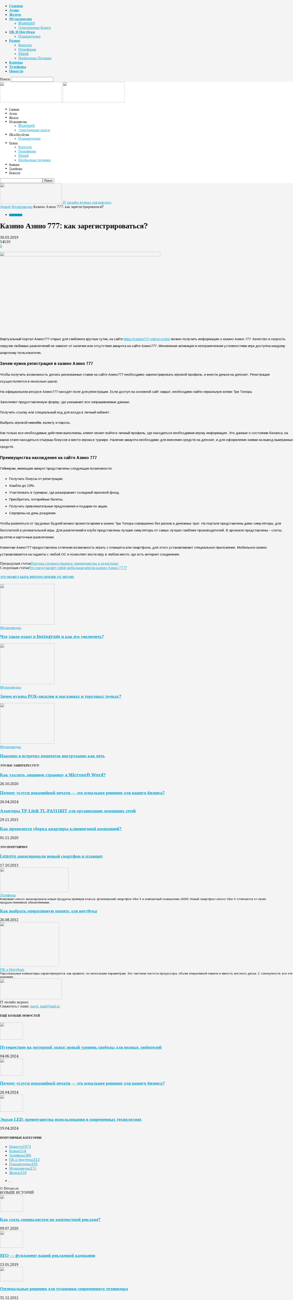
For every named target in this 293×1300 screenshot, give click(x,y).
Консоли (25, 45)
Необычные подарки (35, 58)
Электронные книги (34, 27)
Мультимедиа (20, 19)
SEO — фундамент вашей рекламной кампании (47, 1255)
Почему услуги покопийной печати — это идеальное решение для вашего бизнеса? (82, 792)
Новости (16, 71)
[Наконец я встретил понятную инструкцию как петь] (27, 742)
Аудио (14, 10)
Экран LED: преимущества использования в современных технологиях (71, 1119)
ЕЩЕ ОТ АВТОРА (61, 577)
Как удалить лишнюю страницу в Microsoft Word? (53, 774)
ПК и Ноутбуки (22, 32)
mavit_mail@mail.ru (45, 1006)
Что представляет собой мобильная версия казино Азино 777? (78, 568)
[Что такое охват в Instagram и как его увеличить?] (27, 623)
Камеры (16, 62)
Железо (15, 14)
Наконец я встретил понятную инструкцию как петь (52, 755)
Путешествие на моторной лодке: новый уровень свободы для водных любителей (81, 1047)
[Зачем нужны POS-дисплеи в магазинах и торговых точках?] (27, 683)
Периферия (27, 49)
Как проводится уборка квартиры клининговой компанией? (61, 828)
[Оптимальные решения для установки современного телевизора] (11, 1280)
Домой (5, 207)
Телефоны (17, 67)
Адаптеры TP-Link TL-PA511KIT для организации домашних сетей (68, 810)
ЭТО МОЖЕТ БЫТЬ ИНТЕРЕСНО (24, 577)
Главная (16, 6)
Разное (14, 40)
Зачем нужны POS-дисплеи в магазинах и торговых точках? (60, 696)
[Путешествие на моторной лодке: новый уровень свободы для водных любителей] (11, 1038)
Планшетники (29, 36)
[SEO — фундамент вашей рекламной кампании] (11, 1246)
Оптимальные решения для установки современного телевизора (64, 1288)
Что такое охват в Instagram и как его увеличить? (52, 636)
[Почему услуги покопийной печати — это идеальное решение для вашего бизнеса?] (11, 1074)
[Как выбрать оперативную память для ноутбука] (29, 965)
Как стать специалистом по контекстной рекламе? (50, 1219)
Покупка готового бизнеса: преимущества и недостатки (74, 563)
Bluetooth (26, 23)
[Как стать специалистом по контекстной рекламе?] (11, 1210)
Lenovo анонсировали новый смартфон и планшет (51, 856)
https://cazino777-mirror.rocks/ (147, 339)
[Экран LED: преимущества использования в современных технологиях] (11, 1110)
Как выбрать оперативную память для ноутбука (48, 911)
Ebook (23, 54)
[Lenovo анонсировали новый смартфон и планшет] (34, 891)
